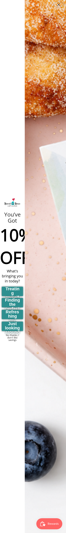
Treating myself (12, 291)
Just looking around (12, 326)
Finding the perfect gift (12, 302)
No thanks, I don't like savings (12, 336)
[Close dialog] (58, 4)
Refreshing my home (12, 314)
